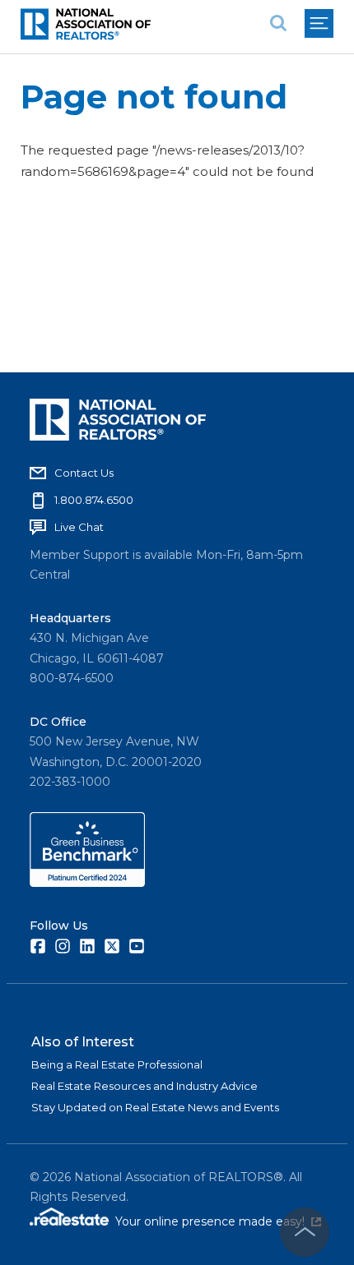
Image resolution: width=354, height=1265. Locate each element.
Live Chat (79, 526)
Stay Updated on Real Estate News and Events (155, 1107)
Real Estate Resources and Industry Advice (144, 1085)
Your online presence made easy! (218, 1221)
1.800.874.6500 (93, 499)
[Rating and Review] (87, 882)
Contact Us (84, 472)
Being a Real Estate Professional (117, 1064)
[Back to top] (304, 1232)
